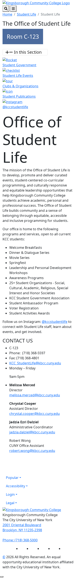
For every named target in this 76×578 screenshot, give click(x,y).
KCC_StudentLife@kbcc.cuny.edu (35, 363)
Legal (10, 503)
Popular (12, 477)
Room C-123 (23, 36)
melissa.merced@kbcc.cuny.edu (34, 395)
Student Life (26, 14)
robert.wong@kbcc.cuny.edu (32, 450)
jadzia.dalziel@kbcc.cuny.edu (32, 432)
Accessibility (15, 486)
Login (10, 494)
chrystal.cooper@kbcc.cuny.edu (34, 413)
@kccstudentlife (54, 321)
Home (7, 14)
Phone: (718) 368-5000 (20, 540)
